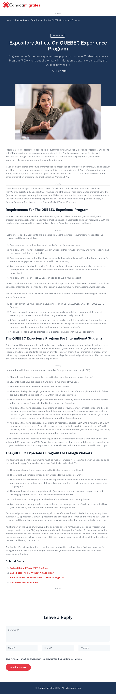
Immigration (21, 20)
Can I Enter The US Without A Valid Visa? (32, 572)
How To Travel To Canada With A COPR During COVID (38, 577)
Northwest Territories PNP (24, 582)
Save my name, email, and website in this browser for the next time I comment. (44, 659)
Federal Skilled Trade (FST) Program (29, 568)
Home (8, 20)
